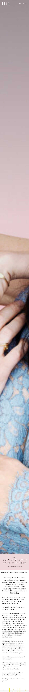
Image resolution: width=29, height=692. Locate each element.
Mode (14, 557)
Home (2, 572)
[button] (26, 690)
